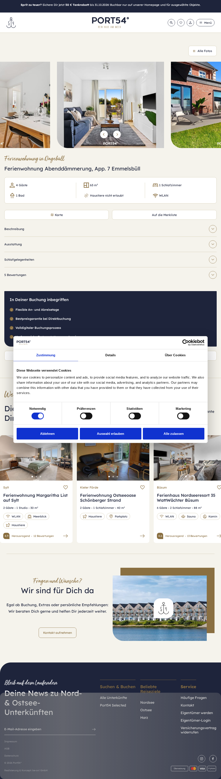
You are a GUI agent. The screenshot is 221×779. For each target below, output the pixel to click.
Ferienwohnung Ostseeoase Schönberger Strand (108, 498)
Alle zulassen (174, 433)
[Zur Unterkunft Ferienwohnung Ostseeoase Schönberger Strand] (142, 536)
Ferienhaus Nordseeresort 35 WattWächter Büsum (186, 498)
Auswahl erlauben (110, 433)
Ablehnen (47, 433)
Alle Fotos (204, 51)
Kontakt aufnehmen (57, 633)
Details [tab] (110, 355)
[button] (104, 134)
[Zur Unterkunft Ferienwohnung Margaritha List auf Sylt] (65, 536)
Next (64, 461)
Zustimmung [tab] (45, 355)
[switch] (86, 416)
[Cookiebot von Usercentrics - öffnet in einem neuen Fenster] (185, 342)
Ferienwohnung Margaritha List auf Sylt (35, 498)
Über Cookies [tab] (175, 355)
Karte (59, 215)
